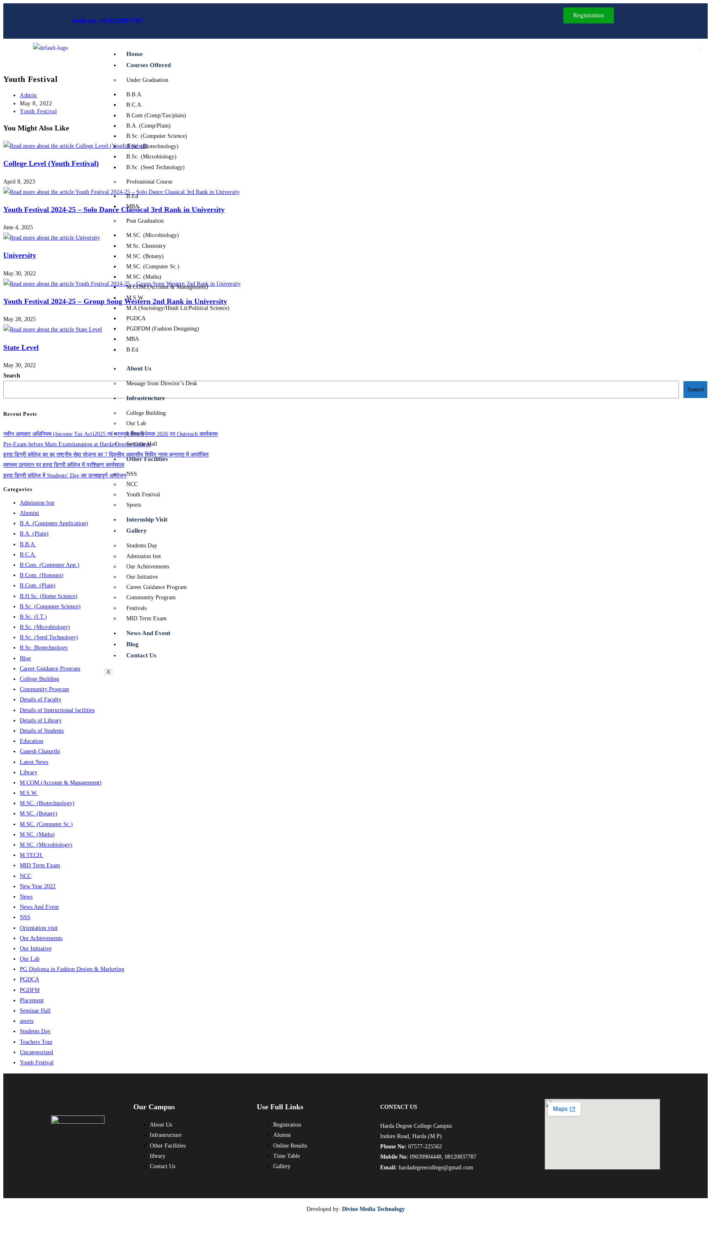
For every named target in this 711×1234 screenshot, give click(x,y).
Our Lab (136, 423)
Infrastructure (145, 398)
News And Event (148, 633)
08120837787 (460, 1157)
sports (26, 1021)
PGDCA (136, 318)
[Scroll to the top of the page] (7, 1225)
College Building (146, 413)
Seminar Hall (141, 444)
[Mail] (195, 21)
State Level (21, 347)
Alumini (29, 513)
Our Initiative (142, 577)
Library (135, 434)
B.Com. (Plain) (38, 585)
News (26, 897)
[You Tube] (226, 21)
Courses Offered (148, 65)
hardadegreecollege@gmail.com (436, 1167)
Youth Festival (143, 494)
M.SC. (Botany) (145, 256)
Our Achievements (147, 566)
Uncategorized (36, 1052)
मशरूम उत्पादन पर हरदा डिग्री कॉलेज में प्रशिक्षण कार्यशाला (63, 465)
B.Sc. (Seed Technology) (155, 167)
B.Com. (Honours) (41, 575)
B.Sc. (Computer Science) (156, 136)
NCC (132, 484)
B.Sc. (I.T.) (33, 617)
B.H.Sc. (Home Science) (48, 596)
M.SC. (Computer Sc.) (152, 266)
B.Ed (132, 196)
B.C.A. (134, 105)
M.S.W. (135, 298)
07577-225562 (425, 1146)
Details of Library (41, 720)
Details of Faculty (40, 699)
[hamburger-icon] (701, 49)
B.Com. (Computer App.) (49, 565)
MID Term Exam (146, 618)
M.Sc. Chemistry (146, 246)
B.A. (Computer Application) (54, 523)
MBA (132, 206)
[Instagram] (208, 21)
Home (134, 54)
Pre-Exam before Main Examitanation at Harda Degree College (77, 444)
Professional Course (149, 182)
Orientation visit (39, 928)
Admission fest (143, 556)
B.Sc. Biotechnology (44, 648)
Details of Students (42, 731)
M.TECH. (31, 855)
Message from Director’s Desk (161, 383)
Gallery (136, 530)
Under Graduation (147, 80)
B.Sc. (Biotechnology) (152, 146)
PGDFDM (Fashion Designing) (162, 329)
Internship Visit (146, 519)
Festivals (136, 608)
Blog (132, 644)
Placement (32, 1000)
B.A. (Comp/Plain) (148, 126)
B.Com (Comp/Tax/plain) (156, 115)
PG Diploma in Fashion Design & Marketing (72, 969)
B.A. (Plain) (34, 534)
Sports (133, 505)
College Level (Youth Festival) (51, 163)
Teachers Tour (36, 1042)
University (19, 255)
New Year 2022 (38, 886)
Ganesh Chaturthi (40, 751)
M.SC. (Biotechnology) (47, 803)
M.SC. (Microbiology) (152, 235)
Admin (28, 95)
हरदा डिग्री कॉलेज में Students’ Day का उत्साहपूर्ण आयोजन (64, 476)
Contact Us (141, 655)
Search (11, 376)
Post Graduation (145, 221)
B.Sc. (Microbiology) (151, 157)
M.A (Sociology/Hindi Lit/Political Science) (178, 308)
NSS (131, 474)
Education (31, 741)
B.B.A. (134, 94)
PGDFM (30, 990)
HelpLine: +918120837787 (107, 21)
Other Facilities (147, 459)
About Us (138, 368)
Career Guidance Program (156, 587)
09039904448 (425, 1157)
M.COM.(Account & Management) (167, 287)
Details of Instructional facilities (57, 710)
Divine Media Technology (373, 1209)
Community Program (151, 597)
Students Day (141, 545)
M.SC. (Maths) (143, 277)
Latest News (34, 762)
